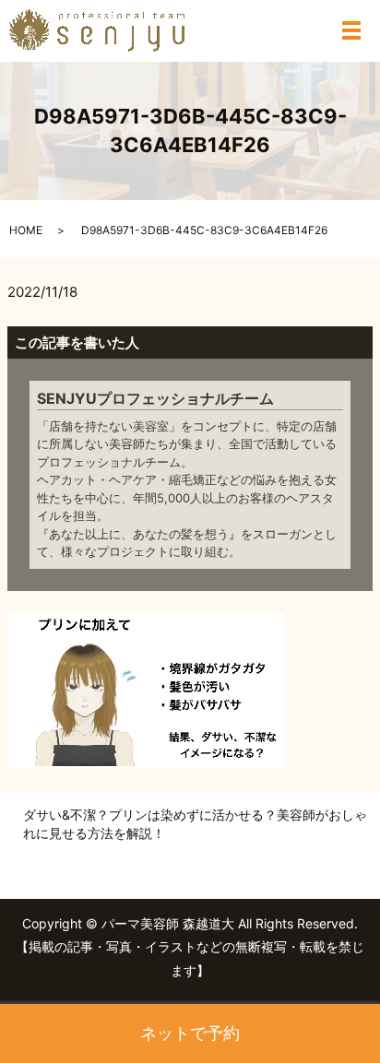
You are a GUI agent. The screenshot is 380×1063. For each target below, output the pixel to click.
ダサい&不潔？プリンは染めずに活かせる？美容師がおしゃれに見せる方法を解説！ (195, 824)
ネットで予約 (190, 1033)
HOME (25, 230)
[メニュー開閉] (351, 30)
